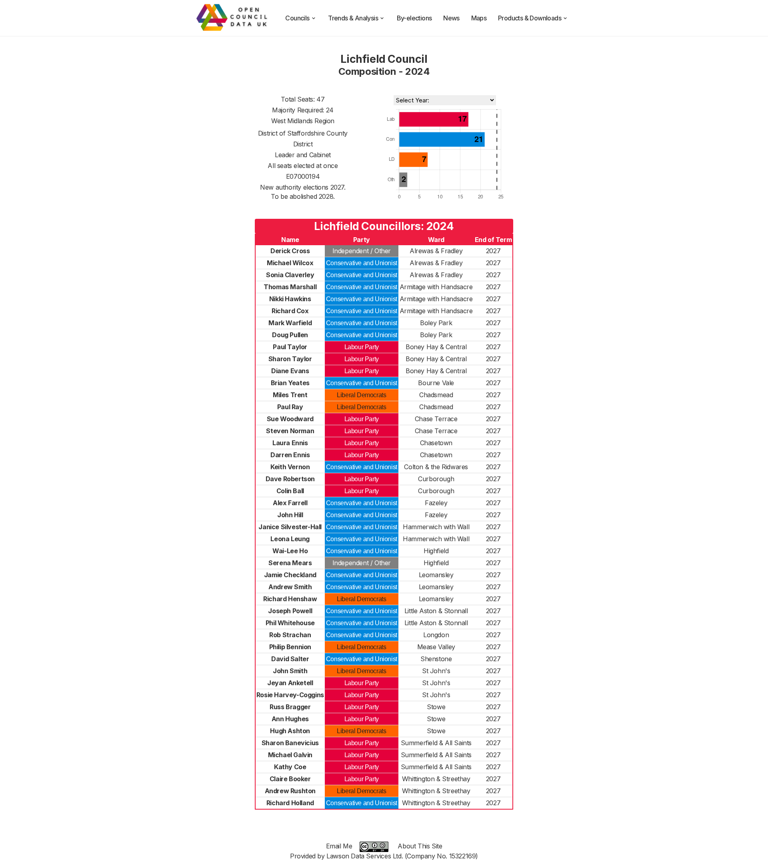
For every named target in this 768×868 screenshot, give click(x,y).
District (303, 144)
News (451, 18)
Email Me (339, 846)
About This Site (420, 846)
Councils (297, 18)
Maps (479, 18)
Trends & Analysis (353, 18)
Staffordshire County (317, 133)
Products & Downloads (529, 18)
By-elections (414, 18)
